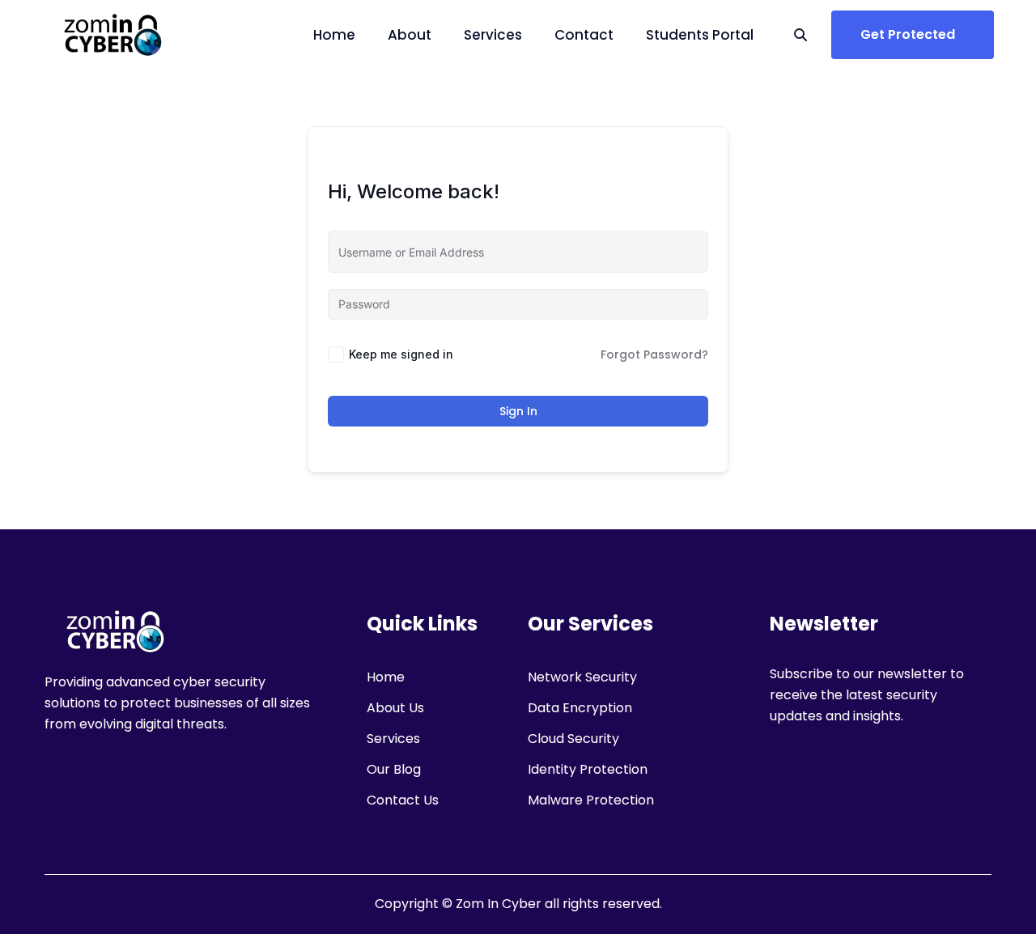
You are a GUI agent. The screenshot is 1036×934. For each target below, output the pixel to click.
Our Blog (394, 769)
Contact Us (403, 800)
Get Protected (907, 34)
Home (334, 35)
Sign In (518, 411)
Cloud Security (573, 738)
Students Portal (700, 35)
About (409, 35)
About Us (395, 707)
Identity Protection (588, 769)
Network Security (582, 677)
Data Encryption (580, 707)
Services (493, 35)
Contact (584, 35)
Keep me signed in (401, 354)
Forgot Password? (654, 354)
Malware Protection (591, 800)
